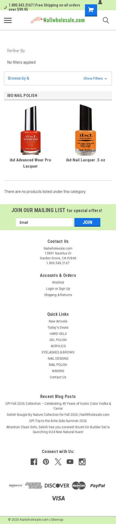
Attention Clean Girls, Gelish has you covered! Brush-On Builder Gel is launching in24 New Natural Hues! (58, 429)
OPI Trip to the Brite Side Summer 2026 (58, 421)
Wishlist (58, 282)
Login (50, 289)
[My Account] (100, 2)
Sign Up (64, 289)
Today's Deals (58, 327)
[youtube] (70, 461)
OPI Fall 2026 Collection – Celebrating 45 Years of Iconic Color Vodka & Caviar (58, 406)
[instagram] (82, 461)
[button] (58, 78)
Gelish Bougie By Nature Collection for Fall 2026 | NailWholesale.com (58, 415)
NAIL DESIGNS (58, 358)
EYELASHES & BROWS (58, 352)
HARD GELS (58, 334)
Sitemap (57, 520)
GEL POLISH (58, 340)
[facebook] (33, 461)
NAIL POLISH (58, 365)
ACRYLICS (58, 346)
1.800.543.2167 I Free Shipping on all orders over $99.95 (44, 7)
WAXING (58, 371)
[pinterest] (46, 461)
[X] (58, 461)
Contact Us (58, 377)
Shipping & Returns (58, 295)
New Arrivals (58, 321)
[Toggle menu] (8, 20)
